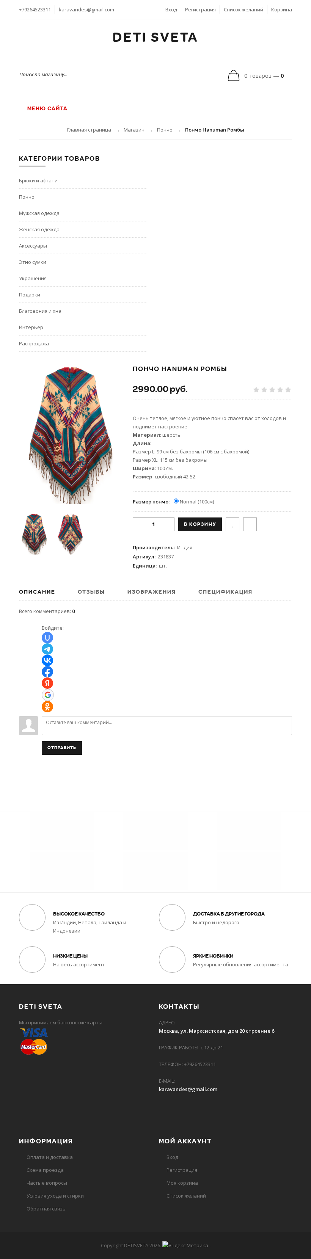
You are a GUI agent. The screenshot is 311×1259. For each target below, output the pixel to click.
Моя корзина (182, 1182)
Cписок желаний (186, 1195)
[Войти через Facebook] (47, 671)
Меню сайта (47, 108)
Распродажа (34, 343)
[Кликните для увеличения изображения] (70, 435)
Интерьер (31, 327)
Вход (171, 9)
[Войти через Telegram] (47, 649)
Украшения (33, 278)
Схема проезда (45, 1169)
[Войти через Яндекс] (47, 683)
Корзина (281, 9)
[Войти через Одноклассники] (47, 706)
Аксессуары (33, 245)
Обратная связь (46, 1208)
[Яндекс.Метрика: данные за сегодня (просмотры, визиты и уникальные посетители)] (185, 1245)
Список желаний (243, 9)
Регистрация (200, 9)
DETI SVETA (155, 37)
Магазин (134, 129)
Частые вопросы (47, 1182)
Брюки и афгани (38, 180)
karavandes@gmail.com (86, 9)
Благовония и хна (40, 310)
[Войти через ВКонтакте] (47, 660)
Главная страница (89, 129)
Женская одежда (39, 229)
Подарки (29, 294)
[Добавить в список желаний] (232, 524)
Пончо (165, 129)
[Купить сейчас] (250, 524)
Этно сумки (32, 262)
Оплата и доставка (50, 1157)
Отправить (61, 747)
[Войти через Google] (48, 695)
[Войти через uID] (47, 637)
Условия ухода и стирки (55, 1195)
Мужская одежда (39, 213)
